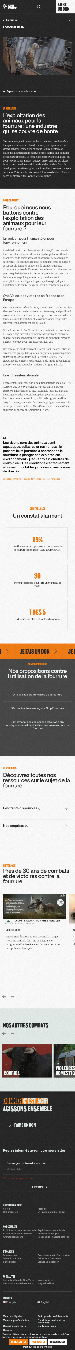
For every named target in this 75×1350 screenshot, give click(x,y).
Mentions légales (12, 1316)
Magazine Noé (46, 1284)
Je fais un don (24, 651)
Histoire (42, 1209)
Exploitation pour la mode (17, 1234)
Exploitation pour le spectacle (19, 1231)
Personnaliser (57, 1342)
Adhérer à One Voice (49, 1259)
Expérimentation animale (51, 1231)
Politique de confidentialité (53, 1316)
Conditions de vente (14, 1326)
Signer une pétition (48, 1262)
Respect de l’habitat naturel (53, 1237)
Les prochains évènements (18, 1284)
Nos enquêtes (45, 1280)
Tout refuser (38, 1342)
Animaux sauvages (48, 1234)
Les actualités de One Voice (18, 1280)
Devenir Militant (12, 1259)
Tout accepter (18, 1342)
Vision (6, 1209)
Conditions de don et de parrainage (51, 1321)
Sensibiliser (9, 1262)
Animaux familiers (13, 1237)
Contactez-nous (47, 1326)
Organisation (10, 1212)
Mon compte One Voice (16, 1320)
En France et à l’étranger (51, 1212)
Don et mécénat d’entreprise (54, 1255)
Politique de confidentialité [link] (37, 1346)
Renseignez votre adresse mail (26, 1163)
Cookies (7, 1330)
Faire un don (10, 1255)
